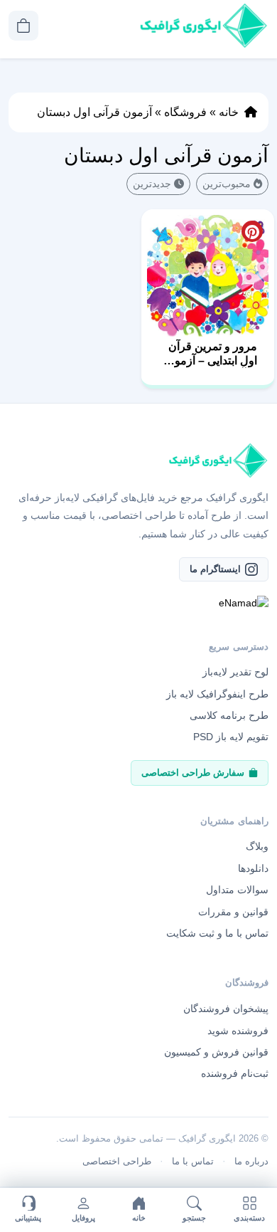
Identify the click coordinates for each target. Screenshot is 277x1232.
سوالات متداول (237, 889)
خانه (229, 112)
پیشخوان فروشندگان (225, 1008)
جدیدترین (152, 183)
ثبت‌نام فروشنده (234, 1073)
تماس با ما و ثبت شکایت (217, 933)
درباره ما (251, 1161)
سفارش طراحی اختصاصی (192, 772)
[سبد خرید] (23, 26)
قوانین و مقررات (233, 911)
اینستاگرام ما (215, 569)
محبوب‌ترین (226, 183)
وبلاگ (257, 846)
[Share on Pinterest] (252, 231)
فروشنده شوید (237, 1030)
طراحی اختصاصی (116, 1161)
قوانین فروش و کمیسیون (216, 1052)
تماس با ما (193, 1161)
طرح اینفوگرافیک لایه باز (217, 694)
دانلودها (253, 868)
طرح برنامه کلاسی (229, 715)
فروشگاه (185, 112)
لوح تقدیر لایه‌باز (235, 672)
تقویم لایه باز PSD (230, 736)
